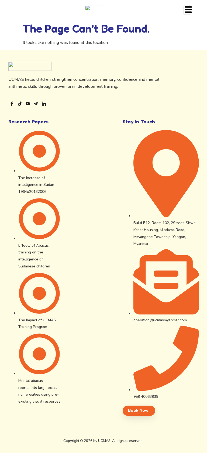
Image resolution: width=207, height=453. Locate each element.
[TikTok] (20, 104)
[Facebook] (12, 104)
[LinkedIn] (44, 104)
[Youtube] (28, 104)
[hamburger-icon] (187, 10)
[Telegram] (36, 104)
